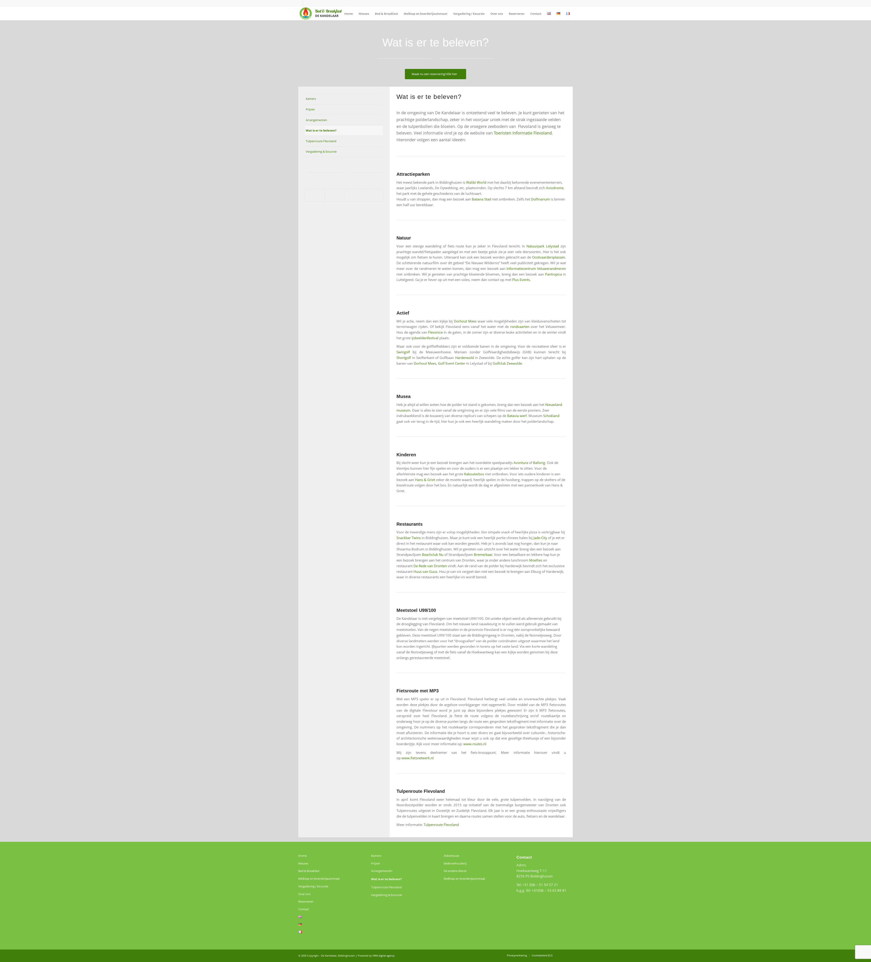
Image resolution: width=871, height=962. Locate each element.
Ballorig (539, 462)
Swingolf (403, 352)
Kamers (311, 99)
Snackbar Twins (408, 537)
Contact (303, 909)
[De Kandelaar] (320, 13)
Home (302, 856)
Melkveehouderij (455, 863)
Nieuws (303, 863)
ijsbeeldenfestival (424, 338)
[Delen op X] (334, 195)
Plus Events (521, 279)
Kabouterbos (474, 474)
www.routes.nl (474, 744)
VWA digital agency (383, 955)
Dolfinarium (540, 199)
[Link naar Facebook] (306, 3)
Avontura (521, 462)
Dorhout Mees (466, 321)
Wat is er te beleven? (321, 130)
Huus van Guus (425, 571)
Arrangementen (316, 120)
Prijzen (310, 109)
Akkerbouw (451, 856)
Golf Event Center (452, 363)
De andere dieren (455, 871)
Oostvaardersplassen (548, 257)
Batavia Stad (482, 199)
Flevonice (435, 332)
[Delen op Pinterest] (353, 195)
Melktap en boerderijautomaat (319, 879)
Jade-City (540, 537)
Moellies (535, 560)
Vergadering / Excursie (313, 886)
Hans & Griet (425, 479)
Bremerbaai (483, 554)
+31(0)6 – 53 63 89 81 (549, 890)
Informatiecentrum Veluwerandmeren (536, 268)
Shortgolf (403, 357)
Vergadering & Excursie (321, 151)
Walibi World (476, 182)
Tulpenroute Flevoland (321, 141)
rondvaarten (519, 326)
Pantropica (553, 274)
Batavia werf (517, 415)
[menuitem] (348, 13)
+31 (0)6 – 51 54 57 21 (540, 884)
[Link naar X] (299, 3)
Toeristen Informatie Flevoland (523, 133)
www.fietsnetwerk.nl (417, 758)
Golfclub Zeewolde (507, 363)
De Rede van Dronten (430, 566)
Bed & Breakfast (309, 871)
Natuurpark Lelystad (543, 246)
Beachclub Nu (432, 554)
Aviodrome (554, 188)
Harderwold (464, 357)
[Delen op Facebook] (315, 195)
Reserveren (305, 901)
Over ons (304, 894)
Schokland (551, 415)
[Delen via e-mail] (373, 195)
